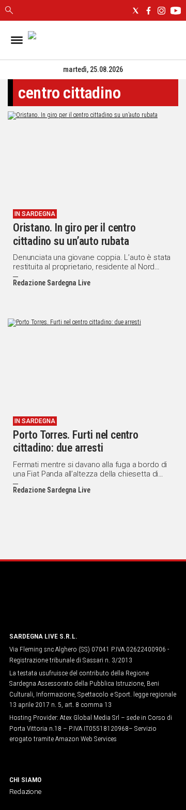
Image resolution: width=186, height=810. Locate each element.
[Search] (9, 11)
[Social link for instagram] (161, 11)
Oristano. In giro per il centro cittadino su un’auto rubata (74, 234)
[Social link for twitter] (136, 11)
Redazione (25, 791)
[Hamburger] (17, 40)
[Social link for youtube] (176, 11)
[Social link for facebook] (148, 11)
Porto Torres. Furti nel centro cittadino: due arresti (75, 441)
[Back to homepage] (63, 604)
